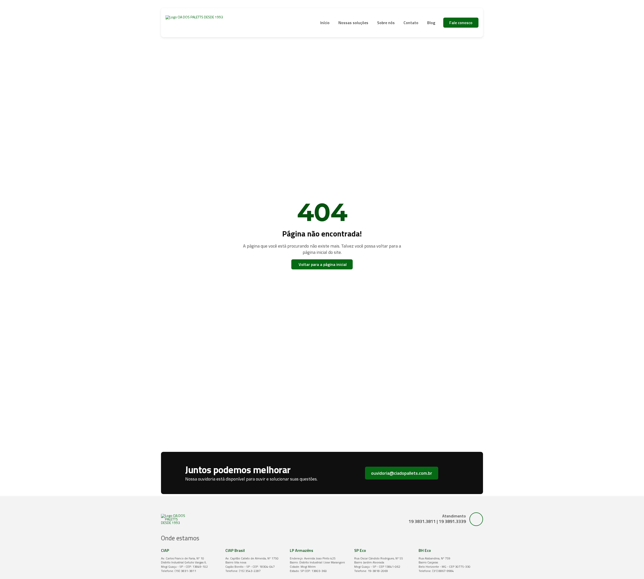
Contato (411, 23)
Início (325, 23)
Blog (431, 23)
